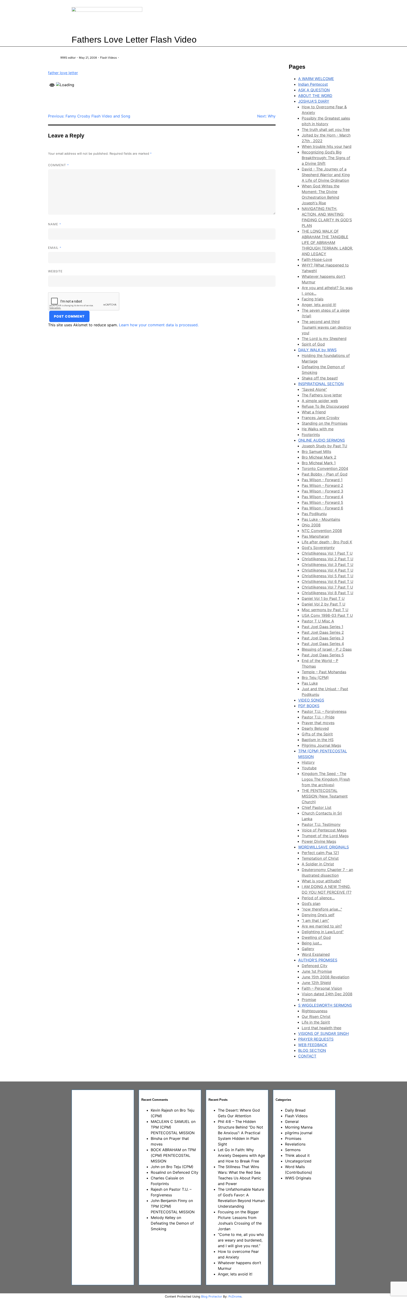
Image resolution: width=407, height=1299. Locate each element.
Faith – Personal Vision (322, 988)
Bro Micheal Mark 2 (319, 457)
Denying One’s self (318, 914)
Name (54, 224)
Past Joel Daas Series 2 (323, 632)
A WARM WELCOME (316, 78)
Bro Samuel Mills (316, 451)
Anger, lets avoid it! (319, 304)
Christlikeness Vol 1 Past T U (327, 553)
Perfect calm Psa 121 (320, 852)
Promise (309, 999)
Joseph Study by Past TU (324, 446)
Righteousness (314, 1011)
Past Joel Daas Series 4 (323, 643)
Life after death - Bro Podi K (327, 542)
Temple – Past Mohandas (324, 672)
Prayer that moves (318, 722)
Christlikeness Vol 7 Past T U (327, 587)
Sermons (293, 1149)
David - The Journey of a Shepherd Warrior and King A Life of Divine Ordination (326, 175)
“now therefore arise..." (322, 909)
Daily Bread (295, 1110)
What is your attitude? (321, 881)
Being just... (312, 943)
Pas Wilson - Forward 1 (322, 479)
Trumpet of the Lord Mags (325, 835)
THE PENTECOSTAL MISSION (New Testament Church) (325, 796)
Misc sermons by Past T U (325, 609)
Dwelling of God (316, 937)
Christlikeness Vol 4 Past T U (327, 570)
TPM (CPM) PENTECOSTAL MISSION (173, 1155)
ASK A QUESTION (314, 90)
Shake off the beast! (320, 378)
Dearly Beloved (315, 728)
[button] (270, 16)
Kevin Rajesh (162, 1110)
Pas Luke (310, 683)
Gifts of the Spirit (317, 734)
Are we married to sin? (322, 926)
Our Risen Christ (316, 1016)
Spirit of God (313, 344)
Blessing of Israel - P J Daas (327, 649)
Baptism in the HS (318, 739)
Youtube (309, 768)
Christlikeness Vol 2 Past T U (327, 559)
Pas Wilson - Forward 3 (322, 491)
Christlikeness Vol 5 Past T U (327, 575)
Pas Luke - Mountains (321, 519)
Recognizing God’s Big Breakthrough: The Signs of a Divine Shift (326, 158)
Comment (58, 165)
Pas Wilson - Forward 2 (322, 485)
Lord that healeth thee (321, 1027)
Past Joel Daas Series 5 (323, 655)
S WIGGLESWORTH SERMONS (325, 1005)
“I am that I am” (315, 920)
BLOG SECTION (312, 1050)
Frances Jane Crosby (320, 417)
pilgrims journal (298, 1132)
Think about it (297, 1155)
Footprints (311, 434)
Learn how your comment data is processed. (159, 325)
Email (54, 248)
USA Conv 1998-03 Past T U (327, 615)
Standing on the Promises (324, 423)
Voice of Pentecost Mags (324, 830)
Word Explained (316, 954)
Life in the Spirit (316, 1022)
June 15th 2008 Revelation (325, 977)
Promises (293, 1138)
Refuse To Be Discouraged (325, 406)
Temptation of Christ (320, 858)
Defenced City (314, 965)
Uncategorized (298, 1161)
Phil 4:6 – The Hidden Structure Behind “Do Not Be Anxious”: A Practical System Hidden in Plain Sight (240, 1132)
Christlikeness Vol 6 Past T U (327, 581)
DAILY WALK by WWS (317, 349)
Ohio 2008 (311, 525)
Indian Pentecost (313, 84)
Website (55, 271)
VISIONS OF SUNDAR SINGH (323, 1033)
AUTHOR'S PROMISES (317, 960)
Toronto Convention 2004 (325, 468)
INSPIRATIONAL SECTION (321, 383)
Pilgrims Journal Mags (321, 745)
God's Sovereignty (318, 547)
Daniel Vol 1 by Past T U (323, 598)
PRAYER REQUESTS (316, 1039)
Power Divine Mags (319, 841)
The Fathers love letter (322, 395)
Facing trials (312, 299)
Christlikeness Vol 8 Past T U (327, 592)
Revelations (295, 1144)
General (292, 1121)
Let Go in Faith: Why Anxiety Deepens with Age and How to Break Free (241, 1155)
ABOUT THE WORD (315, 95)
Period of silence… (318, 898)
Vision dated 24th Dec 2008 (327, 994)
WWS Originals (298, 1178)
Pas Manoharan (315, 536)
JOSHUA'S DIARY (313, 101)
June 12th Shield (316, 982)
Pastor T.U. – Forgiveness (324, 711)
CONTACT (307, 1056)
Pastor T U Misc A (318, 621)
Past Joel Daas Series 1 (322, 626)
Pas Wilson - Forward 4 (322, 496)
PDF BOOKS (308, 705)
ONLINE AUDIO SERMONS (321, 440)
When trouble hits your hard (326, 146)
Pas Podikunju (314, 513)
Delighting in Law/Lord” (323, 931)
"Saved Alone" (314, 389)
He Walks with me (318, 429)
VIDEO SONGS (311, 700)
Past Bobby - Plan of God (324, 474)
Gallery (308, 948)
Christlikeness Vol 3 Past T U (327, 564)
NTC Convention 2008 (322, 530)
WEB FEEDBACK (312, 1044)
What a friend (314, 412)
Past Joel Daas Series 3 (323, 638)
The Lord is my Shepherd (324, 338)
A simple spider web (320, 400)
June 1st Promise (317, 971)
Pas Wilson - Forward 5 (322, 502)
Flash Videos (108, 57)
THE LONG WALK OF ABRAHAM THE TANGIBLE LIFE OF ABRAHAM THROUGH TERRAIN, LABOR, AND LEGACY (327, 242)
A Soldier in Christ (318, 864)
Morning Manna (299, 1127)
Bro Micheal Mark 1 (319, 462)
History (308, 762)
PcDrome (234, 1296)
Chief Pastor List (316, 807)
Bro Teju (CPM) (315, 677)
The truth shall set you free (326, 129)
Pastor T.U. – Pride (318, 717)
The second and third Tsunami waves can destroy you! (326, 327)
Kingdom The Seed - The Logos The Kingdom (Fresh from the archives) (326, 779)
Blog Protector (211, 1296)
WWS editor (68, 57)
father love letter (63, 72)
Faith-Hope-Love (317, 259)
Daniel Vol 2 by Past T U (323, 604)
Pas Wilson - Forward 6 (322, 508)
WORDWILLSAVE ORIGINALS (323, 847)
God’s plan (311, 903)
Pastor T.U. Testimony (321, 824)
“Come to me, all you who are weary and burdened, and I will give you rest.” (241, 1240)
